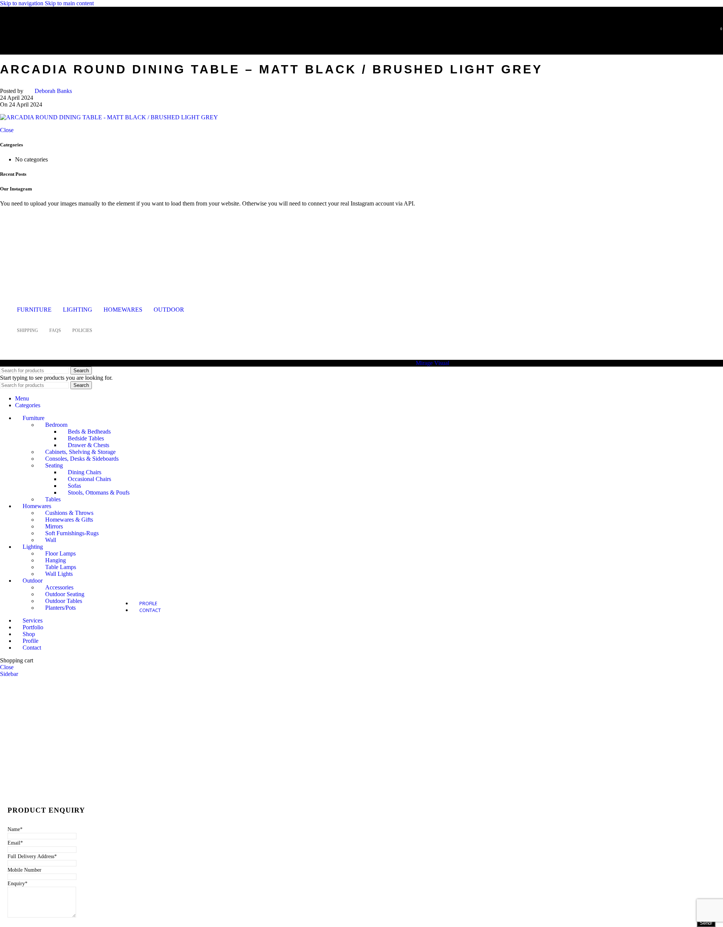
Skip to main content (69, 3)
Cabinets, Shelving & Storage (80, 452)
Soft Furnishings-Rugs (72, 533)
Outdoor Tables (63, 601)
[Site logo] (54, 43)
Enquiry (17, 883)
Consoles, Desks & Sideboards (82, 458)
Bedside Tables (86, 438)
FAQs (55, 330)
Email (15, 843)
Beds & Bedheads (89, 431)
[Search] (707, 32)
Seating (54, 465)
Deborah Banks (53, 91)
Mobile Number (24, 870)
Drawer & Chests (88, 445)
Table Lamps (60, 567)
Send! (706, 923)
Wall (50, 540)
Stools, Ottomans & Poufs (99, 492)
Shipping (27, 330)
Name (15, 829)
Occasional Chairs (89, 479)
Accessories (59, 587)
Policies (82, 330)
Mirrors (54, 526)
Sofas (74, 486)
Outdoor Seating (64, 594)
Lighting (77, 309)
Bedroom (56, 425)
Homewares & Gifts (69, 519)
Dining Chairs (84, 472)
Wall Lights (59, 574)
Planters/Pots (60, 607)
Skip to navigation (22, 3)
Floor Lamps (60, 553)
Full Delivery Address (32, 856)
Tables (53, 499)
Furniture (34, 309)
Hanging (55, 560)
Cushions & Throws (69, 513)
